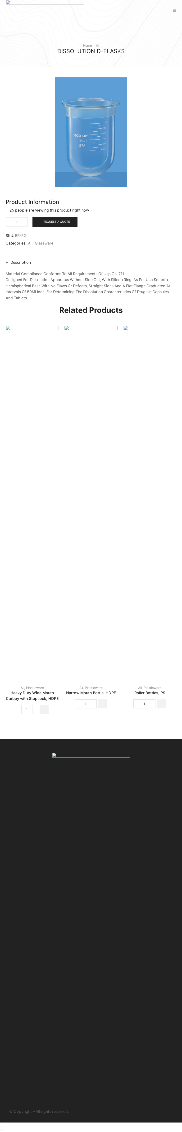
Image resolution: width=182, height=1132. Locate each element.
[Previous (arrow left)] (0, 1130)
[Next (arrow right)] (2, 1130)
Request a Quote (56, 221)
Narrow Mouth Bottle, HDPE (91, 693)
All (97, 45)
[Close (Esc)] (0, 1126)
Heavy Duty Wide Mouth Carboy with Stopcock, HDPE (32, 696)
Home (87, 45)
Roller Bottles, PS (149, 693)
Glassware (44, 243)
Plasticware (35, 688)
